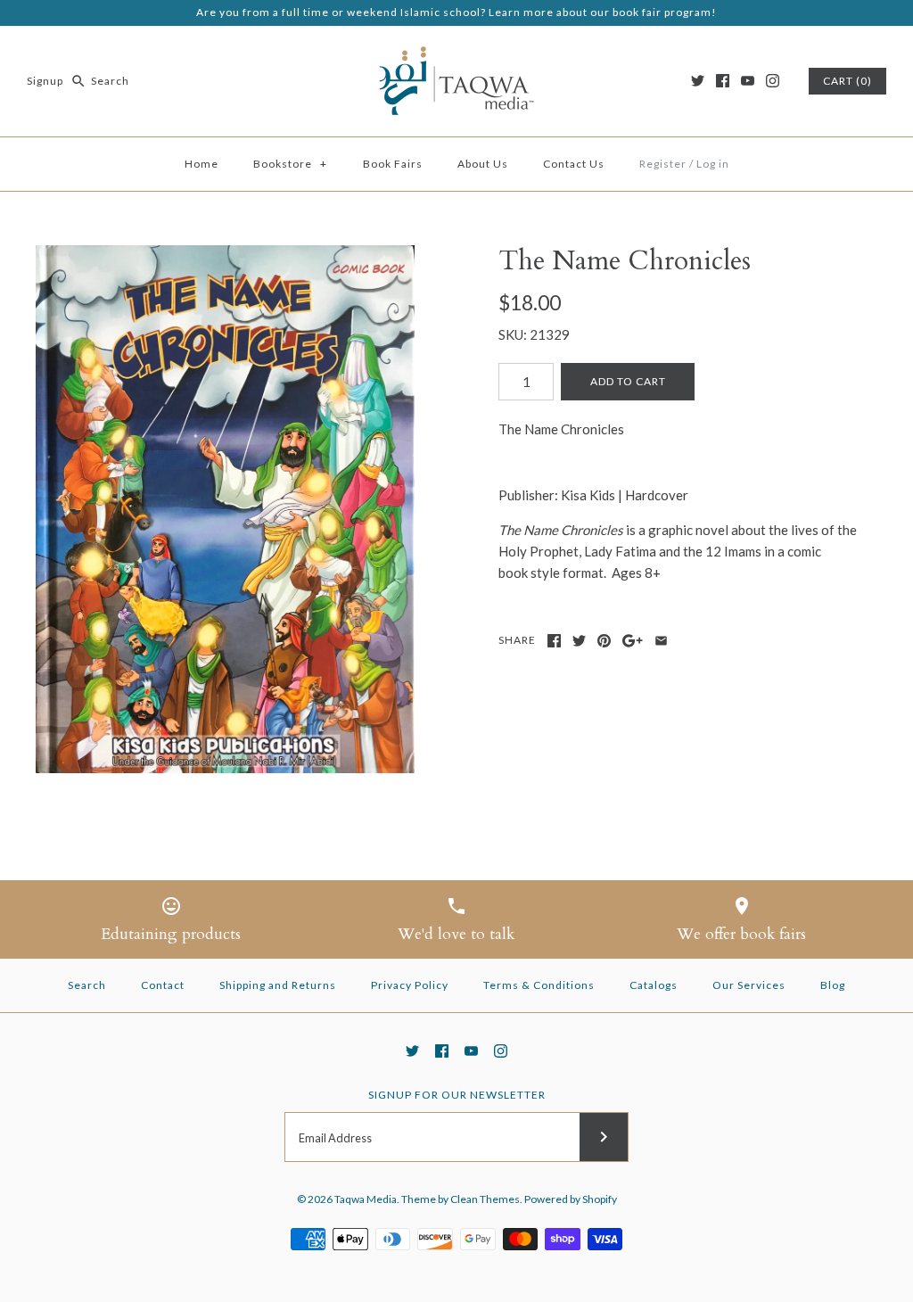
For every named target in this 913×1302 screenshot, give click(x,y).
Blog (832, 985)
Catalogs (653, 985)
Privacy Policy (409, 985)
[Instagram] (772, 80)
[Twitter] (697, 80)
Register (663, 163)
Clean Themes (485, 1199)
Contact (163, 985)
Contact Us (574, 163)
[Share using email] (661, 640)
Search (87, 985)
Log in (712, 163)
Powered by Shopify (570, 1199)
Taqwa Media (365, 1199)
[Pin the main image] (604, 640)
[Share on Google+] (632, 640)
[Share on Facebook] (554, 640)
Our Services (749, 985)
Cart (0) (847, 80)
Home (201, 163)
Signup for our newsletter (457, 1094)
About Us (482, 163)
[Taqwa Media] (456, 54)
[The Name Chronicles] (225, 509)
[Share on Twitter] (579, 640)
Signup (45, 80)
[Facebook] (722, 80)
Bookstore (290, 163)
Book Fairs (393, 163)
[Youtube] (747, 80)
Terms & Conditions (539, 985)
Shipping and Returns (277, 985)
